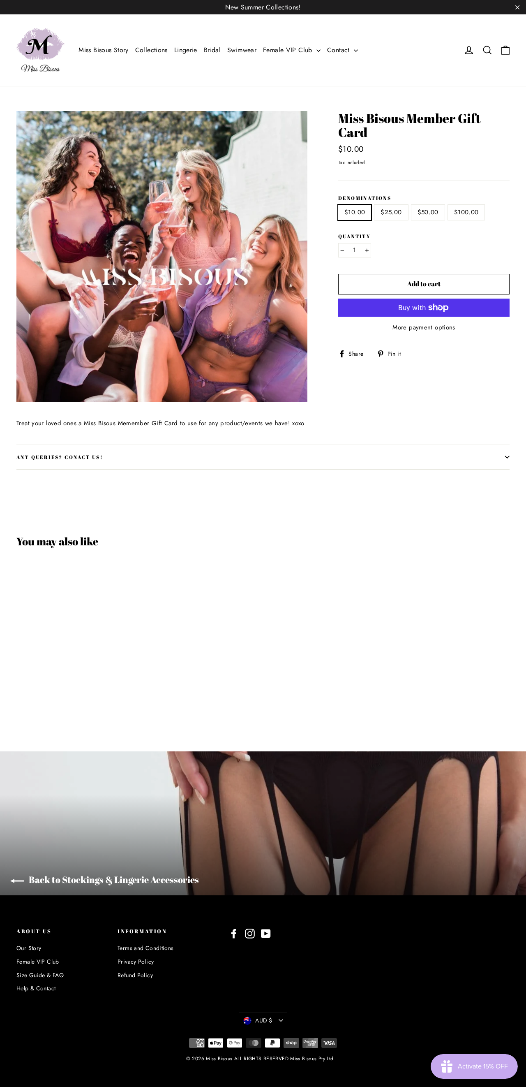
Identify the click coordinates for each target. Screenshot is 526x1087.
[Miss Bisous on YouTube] (266, 933)
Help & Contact (35, 988)
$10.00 (354, 212)
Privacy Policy (136, 961)
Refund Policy (135, 975)
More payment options (423, 327)
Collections (151, 50)
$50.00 (428, 212)
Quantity (354, 236)
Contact (339, 50)
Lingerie (185, 50)
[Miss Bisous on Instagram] (250, 933)
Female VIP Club (288, 50)
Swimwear (241, 50)
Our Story (28, 948)
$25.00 (391, 212)
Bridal (212, 50)
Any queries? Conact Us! (59, 457)
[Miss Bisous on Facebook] (234, 933)
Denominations (364, 198)
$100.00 (466, 212)
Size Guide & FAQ (40, 975)
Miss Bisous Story (103, 50)
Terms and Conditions (146, 948)
